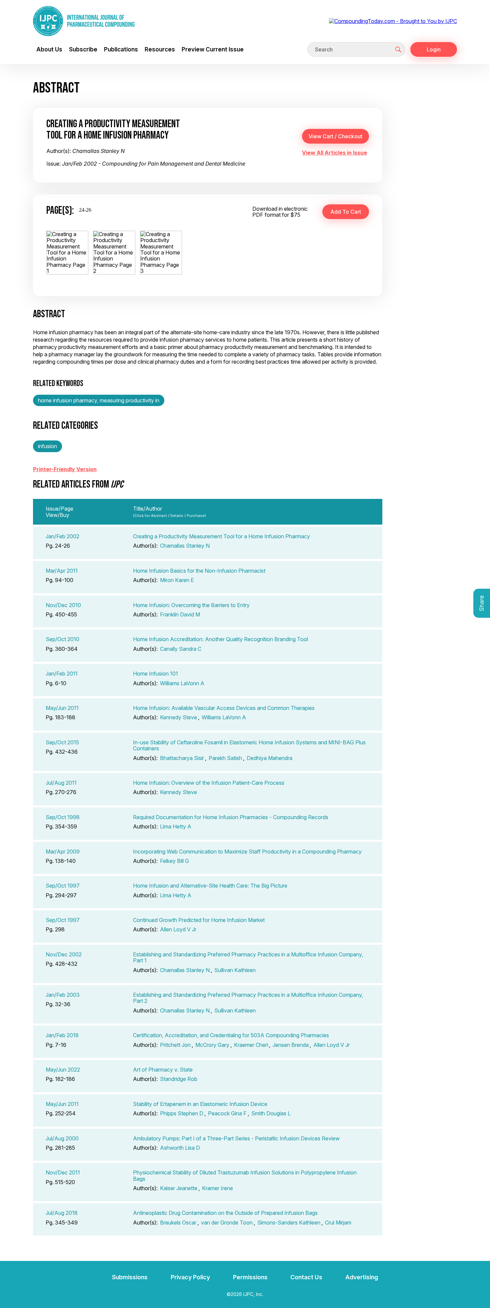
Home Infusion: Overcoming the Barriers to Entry (191, 605)
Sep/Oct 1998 (63, 817)
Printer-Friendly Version (65, 469)
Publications (121, 49)
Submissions (130, 1277)
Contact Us (306, 1277)
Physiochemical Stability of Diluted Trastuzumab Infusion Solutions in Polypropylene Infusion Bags (245, 1175)
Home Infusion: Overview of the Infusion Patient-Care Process (208, 782)
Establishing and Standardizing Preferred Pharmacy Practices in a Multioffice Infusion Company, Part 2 (248, 997)
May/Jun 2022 (63, 1069)
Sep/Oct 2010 (62, 639)
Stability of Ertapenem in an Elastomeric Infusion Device (200, 1104)
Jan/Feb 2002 (62, 536)
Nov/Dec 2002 (64, 954)
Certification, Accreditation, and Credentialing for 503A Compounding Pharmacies (231, 1035)
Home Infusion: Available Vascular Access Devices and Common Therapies (224, 708)
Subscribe (83, 49)
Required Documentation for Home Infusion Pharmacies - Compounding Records (230, 817)
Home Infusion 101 (155, 673)
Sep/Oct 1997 (63, 885)
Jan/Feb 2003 (63, 994)
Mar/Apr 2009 (63, 851)
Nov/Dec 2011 (63, 1172)
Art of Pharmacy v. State (163, 1069)
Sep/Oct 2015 (62, 742)
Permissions (250, 1277)
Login (434, 49)
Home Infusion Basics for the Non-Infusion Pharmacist (199, 570)
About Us (49, 49)
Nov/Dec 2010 (63, 605)
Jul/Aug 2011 (61, 782)
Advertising (361, 1277)
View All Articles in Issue (334, 152)
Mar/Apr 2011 (62, 570)
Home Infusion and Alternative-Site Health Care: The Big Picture (210, 885)
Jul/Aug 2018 (62, 1212)
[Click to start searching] (398, 49)
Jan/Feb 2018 (62, 1035)
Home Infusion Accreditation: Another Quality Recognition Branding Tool (220, 639)
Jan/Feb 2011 (62, 673)
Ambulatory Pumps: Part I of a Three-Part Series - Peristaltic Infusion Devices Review (236, 1138)
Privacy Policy (190, 1277)
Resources (160, 49)
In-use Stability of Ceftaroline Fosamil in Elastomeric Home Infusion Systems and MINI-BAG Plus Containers (249, 745)
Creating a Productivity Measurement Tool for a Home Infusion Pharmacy (221, 536)
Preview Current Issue (213, 49)
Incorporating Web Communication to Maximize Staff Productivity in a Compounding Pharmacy (247, 851)
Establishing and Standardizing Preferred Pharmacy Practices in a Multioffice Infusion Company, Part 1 (248, 957)
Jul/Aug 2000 (62, 1138)
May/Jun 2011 (62, 708)
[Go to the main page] (84, 21)
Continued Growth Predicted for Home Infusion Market (199, 920)
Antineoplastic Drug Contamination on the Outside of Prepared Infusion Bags (225, 1212)
